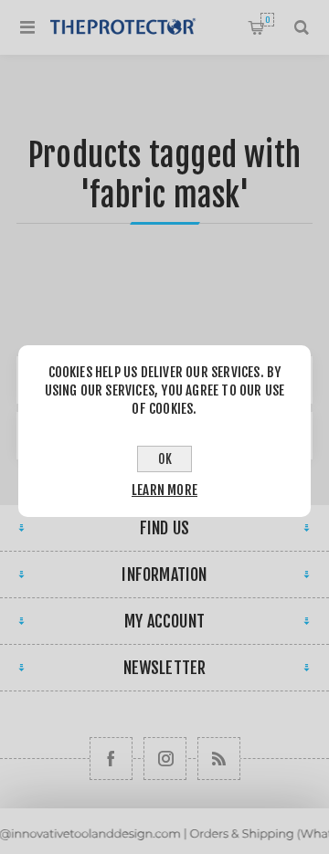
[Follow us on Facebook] (111, 758)
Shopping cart (267, 20)
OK (165, 459)
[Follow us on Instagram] (164, 758)
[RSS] (218, 758)
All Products (164, 845)
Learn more (164, 490)
